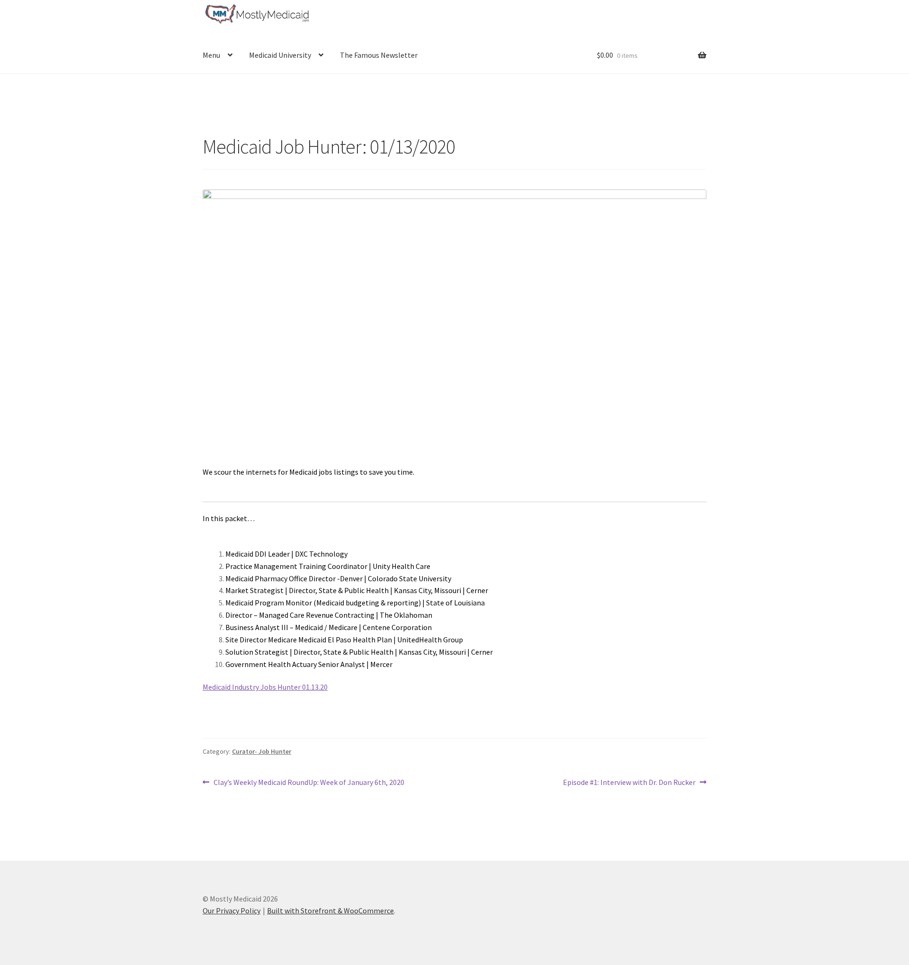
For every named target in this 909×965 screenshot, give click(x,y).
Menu (211, 55)
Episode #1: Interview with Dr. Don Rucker (629, 783)
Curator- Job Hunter (261, 751)
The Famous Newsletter (379, 55)
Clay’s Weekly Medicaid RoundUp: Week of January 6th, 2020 (308, 783)
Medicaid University (280, 55)
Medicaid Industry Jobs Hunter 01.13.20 (265, 687)
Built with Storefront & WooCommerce (330, 910)
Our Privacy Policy (231, 910)
